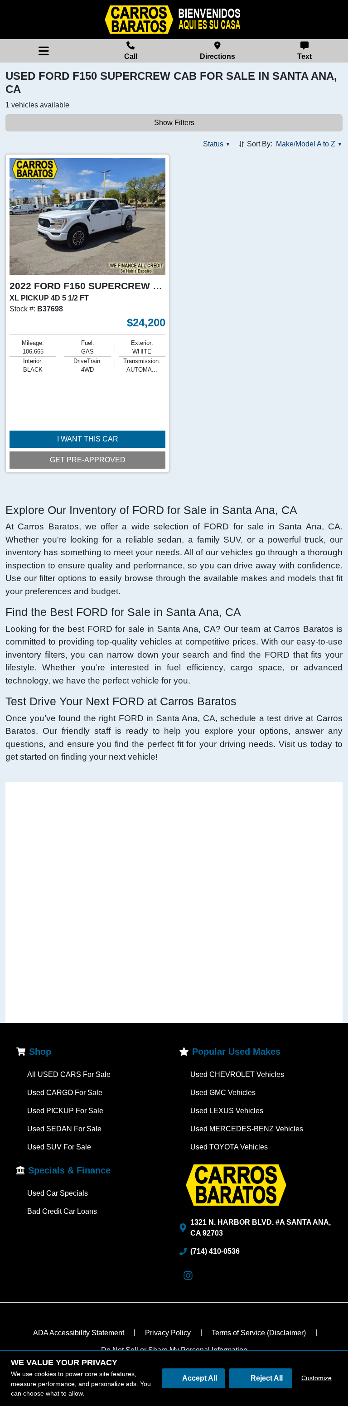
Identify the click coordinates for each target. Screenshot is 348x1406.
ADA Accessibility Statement (78, 1333)
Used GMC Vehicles (223, 1092)
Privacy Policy (168, 1333)
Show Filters (174, 122)
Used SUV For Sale (59, 1147)
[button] (217, 144)
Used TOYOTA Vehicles (229, 1147)
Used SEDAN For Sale (64, 1129)
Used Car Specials (57, 1193)
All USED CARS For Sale (69, 1074)
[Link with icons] (190, 1275)
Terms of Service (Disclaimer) (259, 1333)
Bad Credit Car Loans (62, 1211)
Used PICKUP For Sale (65, 1111)
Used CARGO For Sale (64, 1092)
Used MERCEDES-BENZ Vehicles (246, 1129)
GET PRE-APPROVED (88, 460)
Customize (316, 1378)
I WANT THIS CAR (87, 439)
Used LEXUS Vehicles (226, 1111)
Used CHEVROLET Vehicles (237, 1074)
